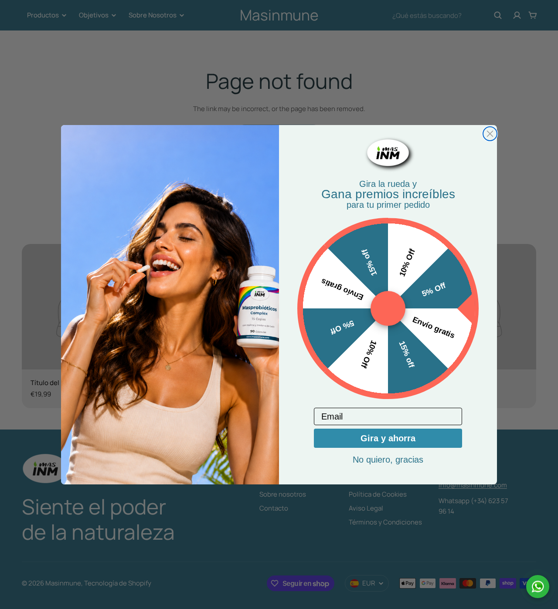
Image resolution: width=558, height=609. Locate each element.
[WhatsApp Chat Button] (537, 586)
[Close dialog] (490, 134)
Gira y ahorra (388, 438)
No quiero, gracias (388, 459)
